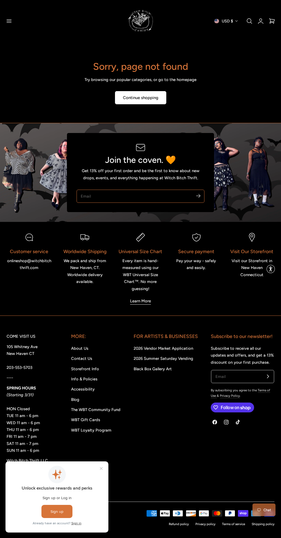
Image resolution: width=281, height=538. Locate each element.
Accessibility (83, 389)
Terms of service (233, 524)
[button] (9, 21)
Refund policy (179, 524)
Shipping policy (263, 524)
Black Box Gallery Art (153, 368)
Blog (75, 399)
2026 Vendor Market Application (163, 348)
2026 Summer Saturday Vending (163, 358)
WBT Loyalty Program (91, 430)
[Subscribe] (198, 196)
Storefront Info (85, 368)
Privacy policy (205, 524)
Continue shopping (140, 97)
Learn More (140, 301)
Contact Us (81, 358)
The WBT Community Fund (95, 409)
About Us (79, 348)
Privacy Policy (230, 396)
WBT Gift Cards (85, 419)
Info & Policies (84, 379)
